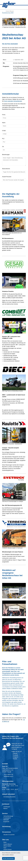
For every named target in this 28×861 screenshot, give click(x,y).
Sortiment (5, 804)
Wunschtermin (6, 168)
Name (3, 122)
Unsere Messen (10, 11)
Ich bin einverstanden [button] (8, 858)
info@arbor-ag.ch (8, 776)
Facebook (15, 755)
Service (5, 813)
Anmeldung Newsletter (9, 796)
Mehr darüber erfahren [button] (8, 854)
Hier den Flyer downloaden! (10, 43)
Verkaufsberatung (8, 816)
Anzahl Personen (6, 176)
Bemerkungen (6, 154)
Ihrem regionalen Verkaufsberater (13, 101)
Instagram (15, 757)
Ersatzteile (6, 821)
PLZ (3, 138)
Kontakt (5, 763)
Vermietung (6, 826)
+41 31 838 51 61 (8, 774)
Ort (3, 146)
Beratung (19, 738)
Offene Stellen (7, 846)
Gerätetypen (6, 806)
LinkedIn (15, 753)
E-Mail (4, 130)
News (4, 842)
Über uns (5, 839)
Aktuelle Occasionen (9, 834)
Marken (5, 808)
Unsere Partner (7, 849)
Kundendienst (7, 818)
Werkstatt (6, 819)
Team (4, 847)
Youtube (14, 758)
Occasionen (6, 832)
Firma (3, 114)
